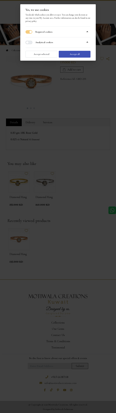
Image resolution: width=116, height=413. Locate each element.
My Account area (46, 18)
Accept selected (41, 54)
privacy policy (31, 21)
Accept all (75, 54)
